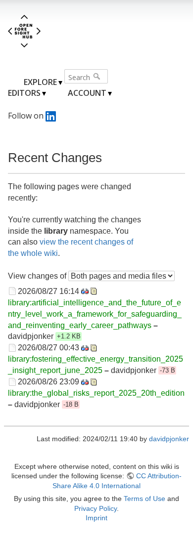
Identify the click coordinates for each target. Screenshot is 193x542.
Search (97, 76)
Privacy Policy (95, 508)
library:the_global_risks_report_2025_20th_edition (96, 393)
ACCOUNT (87, 92)
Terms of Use (144, 498)
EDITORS (24, 92)
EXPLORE (40, 82)
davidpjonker (169, 439)
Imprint (96, 518)
